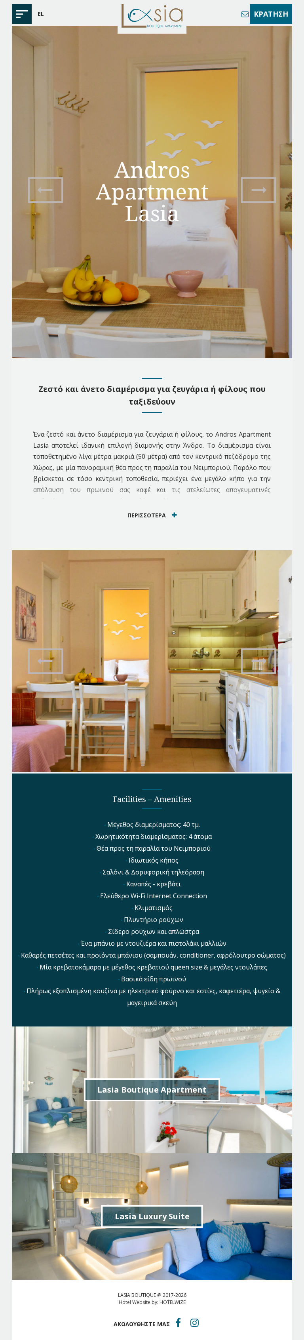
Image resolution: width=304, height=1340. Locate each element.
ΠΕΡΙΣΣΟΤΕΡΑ (146, 515)
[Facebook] (178, 1322)
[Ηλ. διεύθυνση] (245, 14)
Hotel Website (134, 1302)
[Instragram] (194, 1322)
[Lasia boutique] (152, 17)
